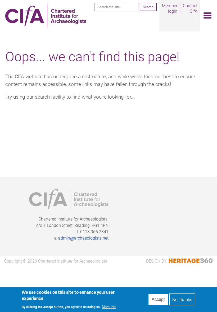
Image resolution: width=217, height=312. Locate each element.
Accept (158, 299)
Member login (169, 8)
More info (109, 307)
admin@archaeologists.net (83, 238)
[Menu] (206, 15)
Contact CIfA (190, 8)
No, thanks (182, 299)
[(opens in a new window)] (190, 261)
